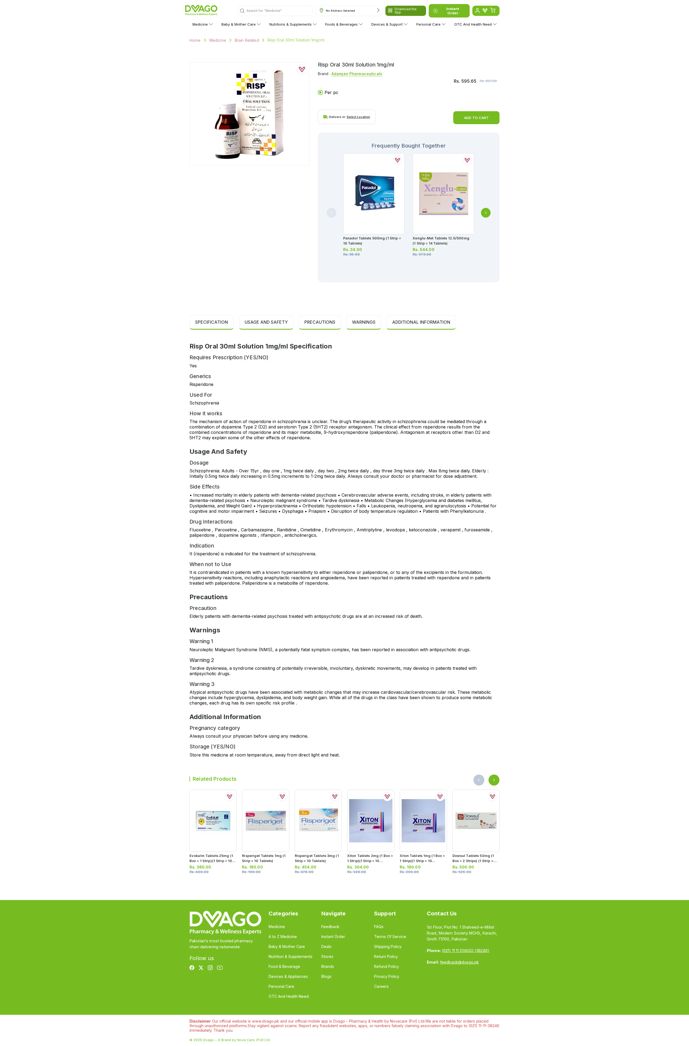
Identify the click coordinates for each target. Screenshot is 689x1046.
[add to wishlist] (302, 69)
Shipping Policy (388, 946)
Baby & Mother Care (239, 24)
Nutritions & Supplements (290, 24)
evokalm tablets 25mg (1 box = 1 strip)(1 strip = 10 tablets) (211, 861)
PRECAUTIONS (319, 322)
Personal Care (428, 24)
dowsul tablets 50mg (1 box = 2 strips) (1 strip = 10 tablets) (473, 861)
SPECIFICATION (211, 322)
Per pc (331, 92)
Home (195, 40)
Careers (381, 986)
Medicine (200, 24)
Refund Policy (386, 966)
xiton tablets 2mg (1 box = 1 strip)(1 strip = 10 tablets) (370, 861)
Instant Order (452, 10)
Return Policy (386, 956)
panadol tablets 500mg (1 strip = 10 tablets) (372, 240)
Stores (327, 956)
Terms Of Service (390, 936)
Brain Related (247, 40)
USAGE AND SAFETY (266, 322)
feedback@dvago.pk (459, 962)
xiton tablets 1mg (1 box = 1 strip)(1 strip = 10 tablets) (422, 861)
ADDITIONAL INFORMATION (421, 322)
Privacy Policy (386, 976)
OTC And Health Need (473, 24)
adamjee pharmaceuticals (357, 73)
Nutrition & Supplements (290, 956)
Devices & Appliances (288, 976)
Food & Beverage (284, 966)
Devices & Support (387, 24)
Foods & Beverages (341, 24)
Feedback (330, 926)
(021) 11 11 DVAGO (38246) (465, 950)
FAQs (379, 926)
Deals (326, 946)
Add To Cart (476, 118)
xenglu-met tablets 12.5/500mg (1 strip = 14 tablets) (441, 240)
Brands (327, 966)
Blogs (326, 976)
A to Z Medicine (283, 936)
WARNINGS (363, 322)
